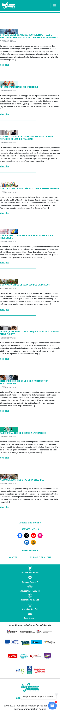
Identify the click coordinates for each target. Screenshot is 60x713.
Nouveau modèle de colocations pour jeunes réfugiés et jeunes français (26, 137)
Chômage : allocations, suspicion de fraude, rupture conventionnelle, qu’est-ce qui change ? (29, 36)
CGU (18, 698)
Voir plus (4, 65)
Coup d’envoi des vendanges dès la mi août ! (25, 285)
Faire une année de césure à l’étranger (23, 433)
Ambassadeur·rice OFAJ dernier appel (22, 480)
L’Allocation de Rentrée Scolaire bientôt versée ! (29, 188)
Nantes (13, 557)
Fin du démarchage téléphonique (19, 87)
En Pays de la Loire (40, 557)
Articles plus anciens (30, 522)
